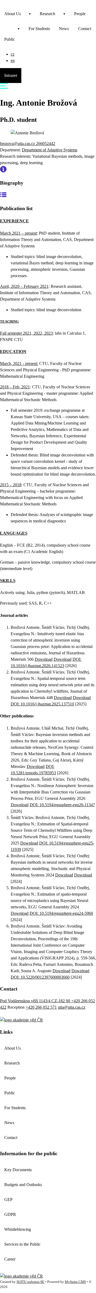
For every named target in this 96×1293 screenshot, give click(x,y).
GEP (8, 1199)
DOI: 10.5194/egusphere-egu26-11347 (62, 805)
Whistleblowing (17, 1229)
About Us (12, 13)
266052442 (45, 143)
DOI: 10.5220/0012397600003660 (40, 977)
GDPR (10, 1214)
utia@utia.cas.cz (71, 1007)
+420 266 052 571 (41, 1007)
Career (9, 1259)
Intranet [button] (10, 75)
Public (9, 39)
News (64, 28)
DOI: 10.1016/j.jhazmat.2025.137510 (42, 704)
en (13, 60)
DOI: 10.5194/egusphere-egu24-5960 (61, 913)
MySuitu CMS (75, 1282)
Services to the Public (22, 1244)
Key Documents (18, 1169)
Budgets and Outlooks (23, 1184)
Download (44, 659)
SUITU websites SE (30, 1282)
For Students (39, 28)
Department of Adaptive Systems (49, 150)
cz (12, 54)
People (80, 13)
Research (47, 13)
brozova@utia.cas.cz (18, 143)
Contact (10, 1137)
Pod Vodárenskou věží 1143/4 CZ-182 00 (35, 1001)
